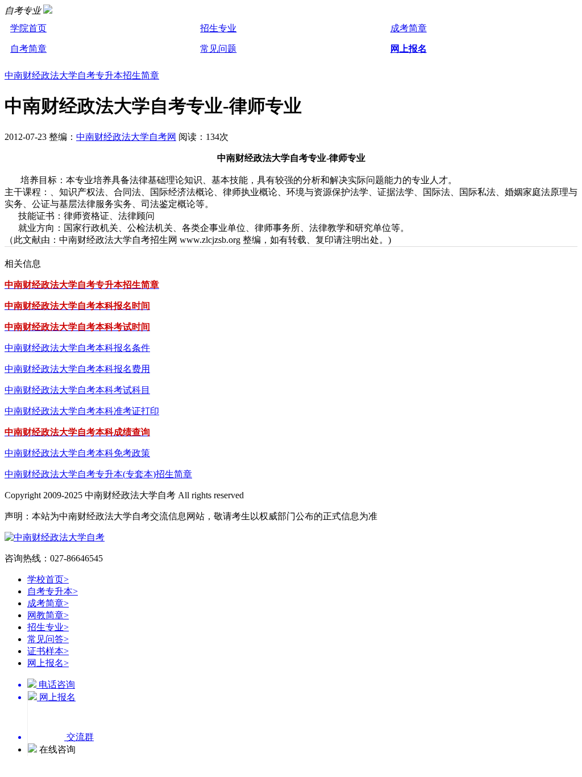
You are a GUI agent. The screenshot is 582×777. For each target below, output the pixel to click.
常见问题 (218, 48)
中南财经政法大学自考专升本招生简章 (82, 75)
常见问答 (48, 639)
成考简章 (408, 28)
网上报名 (408, 48)
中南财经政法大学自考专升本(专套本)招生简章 (98, 474)
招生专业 (218, 28)
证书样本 (48, 651)
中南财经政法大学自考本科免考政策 (77, 453)
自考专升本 (52, 591)
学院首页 (28, 28)
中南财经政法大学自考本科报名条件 (77, 348)
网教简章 (48, 615)
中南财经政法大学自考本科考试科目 (77, 390)
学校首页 (48, 579)
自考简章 (28, 48)
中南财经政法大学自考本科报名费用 (77, 369)
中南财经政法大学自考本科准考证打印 (82, 411)
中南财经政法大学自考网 (126, 137)
